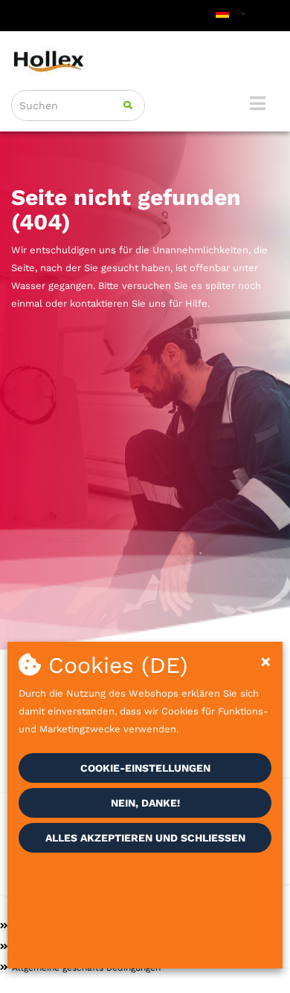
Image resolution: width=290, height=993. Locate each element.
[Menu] (257, 103)
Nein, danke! (145, 803)
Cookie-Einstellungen (145, 768)
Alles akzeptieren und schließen (145, 838)
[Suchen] (128, 105)
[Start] (145, 60)
